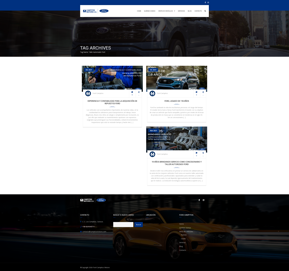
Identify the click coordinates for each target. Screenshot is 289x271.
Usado (183, 239)
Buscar (138, 224)
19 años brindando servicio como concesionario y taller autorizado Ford (177, 163)
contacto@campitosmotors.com (94, 231)
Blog (181, 246)
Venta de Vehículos (186, 231)
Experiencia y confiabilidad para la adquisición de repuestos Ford (112, 102)
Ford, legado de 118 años (176, 101)
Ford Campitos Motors (101, 267)
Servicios (182, 242)
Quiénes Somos (185, 228)
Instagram (203, 200)
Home (181, 224)
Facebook (198, 200)
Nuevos (184, 235)
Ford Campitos (98, 93)
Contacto (182, 250)
